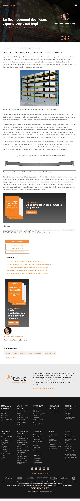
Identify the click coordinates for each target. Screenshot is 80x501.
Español (45, 473)
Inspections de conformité (37, 410)
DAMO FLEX (4, 417)
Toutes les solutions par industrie (6, 437)
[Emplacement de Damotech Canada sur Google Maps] (48, 468)
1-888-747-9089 (69, 450)
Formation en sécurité (55, 412)
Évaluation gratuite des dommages (38, 423)
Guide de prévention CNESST (22, 463)
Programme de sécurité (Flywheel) (22, 459)
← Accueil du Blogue (9, 357)
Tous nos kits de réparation (5, 412)
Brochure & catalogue (22, 442)
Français (39, 473)
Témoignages (36, 439)
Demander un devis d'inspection (70, 443)
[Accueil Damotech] (9, 5)
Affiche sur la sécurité (23, 450)
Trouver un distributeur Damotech (55, 443)
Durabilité (35, 445)
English (34, 473)
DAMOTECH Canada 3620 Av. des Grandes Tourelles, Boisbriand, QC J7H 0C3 (71, 457)
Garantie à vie (4, 422)
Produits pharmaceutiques (5, 458)
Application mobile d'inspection (70, 417)
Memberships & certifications (37, 442)
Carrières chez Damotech (37, 459)
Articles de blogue (22, 436)
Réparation (22, 353)
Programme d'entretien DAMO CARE (38, 419)
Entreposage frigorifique (4, 443)
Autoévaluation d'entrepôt (21, 453)
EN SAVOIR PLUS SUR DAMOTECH (43, 388)
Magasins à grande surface (6, 454)
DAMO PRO (4, 415)
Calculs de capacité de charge (39, 414)
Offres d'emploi (37, 462)
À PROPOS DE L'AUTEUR (65, 26)
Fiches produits (21, 444)
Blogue (15, 353)
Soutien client (53, 435)
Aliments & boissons (6, 440)
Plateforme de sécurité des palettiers (69, 413)
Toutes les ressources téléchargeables (23, 439)
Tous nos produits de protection (22, 412)
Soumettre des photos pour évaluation (55, 447)
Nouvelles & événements (36, 448)
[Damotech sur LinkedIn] (32, 468)
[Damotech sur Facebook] (36, 468)
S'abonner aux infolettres (69, 447)
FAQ (50, 437)
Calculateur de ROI (22, 456)
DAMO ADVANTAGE (6, 420)
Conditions (47, 487)
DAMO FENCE (21, 424)
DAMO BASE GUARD (22, 417)
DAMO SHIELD (21, 420)
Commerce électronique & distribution (5, 447)
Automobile (4, 451)
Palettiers (7, 353)
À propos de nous (38, 435)
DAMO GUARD (21, 415)
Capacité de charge (50, 353)
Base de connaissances (53, 439)
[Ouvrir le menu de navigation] (76, 4)
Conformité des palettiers (35, 353)
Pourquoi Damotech (38, 437)
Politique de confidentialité (37, 487)
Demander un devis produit (70, 439)
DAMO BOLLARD (21, 422)
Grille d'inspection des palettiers (23, 447)
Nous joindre (68, 435)
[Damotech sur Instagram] (40, 468)
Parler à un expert (70, 437)
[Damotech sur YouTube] (44, 468)
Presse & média (37, 451)
